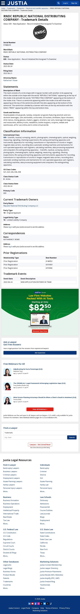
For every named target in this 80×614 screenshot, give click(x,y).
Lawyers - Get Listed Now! (40, 444)
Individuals (45, 465)
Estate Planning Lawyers (12, 481)
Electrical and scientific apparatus (37, 8)
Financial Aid (45, 507)
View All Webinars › (40, 409)
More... (5, 491)
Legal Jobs (7, 565)
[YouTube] (32, 603)
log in (10, 227)
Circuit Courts (8, 546)
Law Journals (45, 514)
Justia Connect (14, 608)
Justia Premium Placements (50, 571)
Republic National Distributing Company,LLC (20, 206)
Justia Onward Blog (47, 581)
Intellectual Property (11, 510)
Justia (3, 8)
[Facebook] (35, 603)
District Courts (8, 549)
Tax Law (6, 520)
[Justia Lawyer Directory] (50, 603)
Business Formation (11, 500)
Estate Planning (46, 481)
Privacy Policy (64, 608)
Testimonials (45, 585)
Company (35, 608)
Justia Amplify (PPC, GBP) (49, 578)
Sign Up (74, 3)
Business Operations (11, 504)
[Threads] (41, 603)
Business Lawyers (10, 471)
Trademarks (11, 8)
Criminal (43, 471)
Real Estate (7, 517)
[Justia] (17, 3)
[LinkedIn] (29, 603)
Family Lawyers (9, 485)
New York (44, 549)
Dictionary (44, 500)
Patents (6, 578)
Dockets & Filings (9, 553)
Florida (42, 546)
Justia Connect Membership (51, 565)
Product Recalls (9, 575)
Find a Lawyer (10, 428)
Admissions (44, 504)
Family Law (44, 485)
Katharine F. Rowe (10, 80)
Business (7, 497)
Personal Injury (46, 488)
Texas (42, 553)
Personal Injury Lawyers (12, 488)
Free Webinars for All (14, 364)
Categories (20, 8)
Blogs (42, 517)
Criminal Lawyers (9, 475)
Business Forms (9, 571)
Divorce (43, 475)
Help (42, 608)
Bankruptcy (44, 468)
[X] (47, 603)
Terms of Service (52, 608)
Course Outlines (46, 510)
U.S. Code (6, 536)
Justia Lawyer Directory (49, 568)
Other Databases (11, 561)
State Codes (44, 536)
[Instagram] (38, 603)
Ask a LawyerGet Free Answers (12, 343)
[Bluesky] (44, 603)
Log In (65, 3)
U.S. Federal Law (10, 529)
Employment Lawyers (11, 478)
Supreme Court (9, 543)
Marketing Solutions (49, 561)
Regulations (7, 539)
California (44, 543)
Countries (7, 585)
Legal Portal (25, 608)
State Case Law (46, 539)
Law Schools (45, 497)
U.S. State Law (46, 529)
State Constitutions (47, 533)
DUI (41, 478)
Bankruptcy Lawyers (11, 468)
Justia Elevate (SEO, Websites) (51, 575)
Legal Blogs (7, 568)
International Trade (11, 514)
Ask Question (40, 353)
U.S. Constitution (9, 533)
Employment (8, 507)
